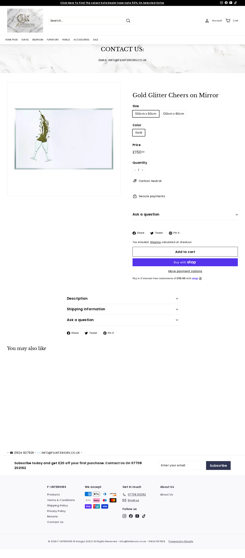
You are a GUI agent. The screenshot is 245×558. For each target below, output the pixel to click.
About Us (166, 494)
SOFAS (25, 39)
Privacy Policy (56, 511)
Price (137, 145)
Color (137, 125)
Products (53, 494)
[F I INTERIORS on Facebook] (131, 516)
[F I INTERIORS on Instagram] (124, 516)
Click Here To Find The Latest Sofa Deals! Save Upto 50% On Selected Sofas (112, 3)
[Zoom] (63, 139)
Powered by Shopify (181, 541)
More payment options (185, 271)
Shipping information (86, 309)
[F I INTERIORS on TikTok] (144, 516)
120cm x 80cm (173, 114)
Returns (52, 516)
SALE (95, 39)
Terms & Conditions (61, 500)
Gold (138, 133)
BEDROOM (37, 39)
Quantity (140, 163)
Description (77, 298)
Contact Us (55, 522)
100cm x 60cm (145, 114)
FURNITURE (53, 39)
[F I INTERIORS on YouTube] (137, 516)
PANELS (66, 39)
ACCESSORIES (81, 39)
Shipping (155, 242)
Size (136, 106)
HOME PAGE (11, 39)
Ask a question (146, 214)
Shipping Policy (57, 505)
